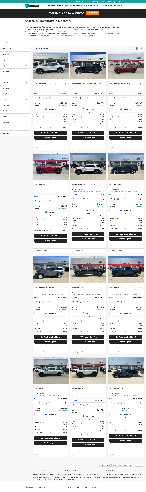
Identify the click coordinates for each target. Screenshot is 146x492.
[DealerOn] (29, 487)
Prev (106, 465)
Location (95, 5)
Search (136, 42)
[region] (50, 122)
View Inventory (92, 12)
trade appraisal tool (75, 29)
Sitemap (51, 487)
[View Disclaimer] (49, 97)
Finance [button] (102, 5)
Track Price (52, 109)
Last (130, 465)
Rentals (119, 5)
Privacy (56, 487)
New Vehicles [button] (51, 5)
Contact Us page (72, 35)
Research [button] (89, 5)
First (101, 465)
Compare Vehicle (42, 147)
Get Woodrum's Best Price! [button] (51, 133)
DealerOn (46, 487)
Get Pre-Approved (50, 137)
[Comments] (66, 98)
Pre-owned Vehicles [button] (62, 5)
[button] (46, 6)
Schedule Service (110, 5)
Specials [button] (72, 5)
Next (125, 465)
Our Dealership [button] (80, 5)
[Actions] (65, 83)
